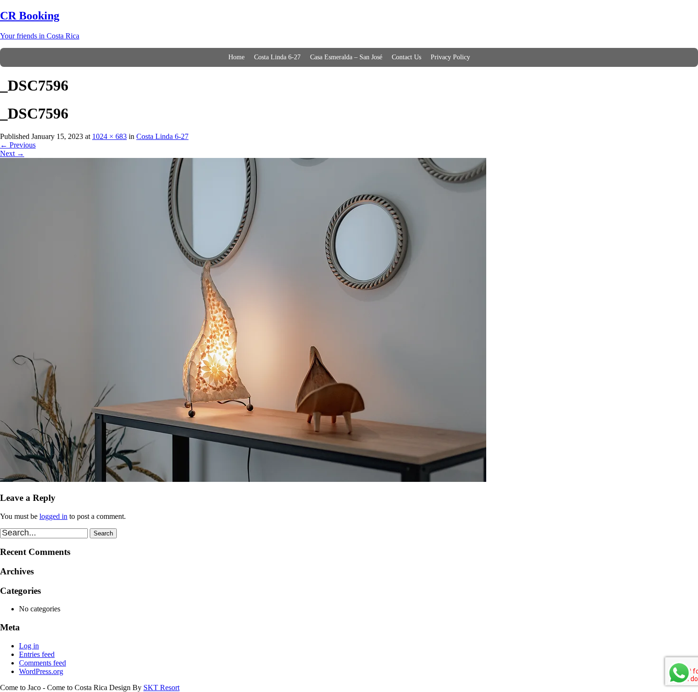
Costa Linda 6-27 (277, 57)
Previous (18, 145)
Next (12, 153)
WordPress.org (41, 671)
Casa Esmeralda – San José (346, 57)
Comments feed (42, 663)
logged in (53, 516)
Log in (29, 646)
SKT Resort (161, 687)
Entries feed (37, 654)
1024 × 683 (109, 136)
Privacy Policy (450, 57)
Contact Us (406, 57)
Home (236, 57)
